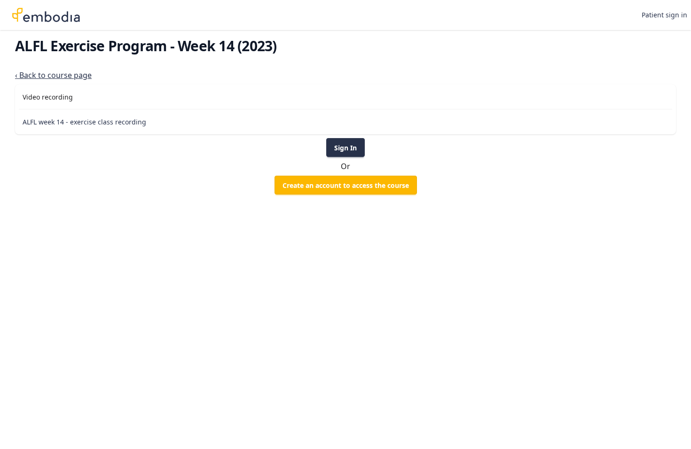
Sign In (345, 147)
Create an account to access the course (346, 185)
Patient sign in (664, 14)
